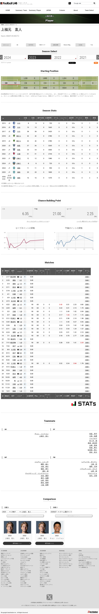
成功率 (71, 118)
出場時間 (48, 118)
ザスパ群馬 (43, 557)
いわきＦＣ (23, 562)
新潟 (14, 287)
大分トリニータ (24, 584)
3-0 (21, 339)
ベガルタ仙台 (23, 557)
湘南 (18, 168)
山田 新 (94, 471)
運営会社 (57, 602)
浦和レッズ (4, 557)
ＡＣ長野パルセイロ (45, 562)
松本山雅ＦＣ (43, 560)
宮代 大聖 (93, 476)
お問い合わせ (64, 602)
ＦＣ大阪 (42, 569)
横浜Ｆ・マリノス (5, 569)
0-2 (21, 298)
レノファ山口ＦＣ (44, 574)
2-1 (21, 280)
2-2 (21, 346)
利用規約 (34, 602)
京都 (18, 154)
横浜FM (13, 277)
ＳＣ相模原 (43, 558)
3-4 (21, 349)
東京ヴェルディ (5, 564)
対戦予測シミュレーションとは (87, 565)
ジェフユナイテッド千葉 (7, 558)
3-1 (21, 308)
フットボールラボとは (84, 557)
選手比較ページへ (74, 516)
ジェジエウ (93, 438)
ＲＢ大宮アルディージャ (26, 565)
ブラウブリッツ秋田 (25, 558)
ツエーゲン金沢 (44, 564)
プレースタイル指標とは (85, 562)
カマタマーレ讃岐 (44, 576)
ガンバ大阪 (4, 576)
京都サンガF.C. (5, 574)
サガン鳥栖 (23, 583)
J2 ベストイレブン (64, 562)
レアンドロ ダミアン (89, 462)
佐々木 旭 (93, 441)
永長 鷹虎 (45, 476)
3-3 (21, 384)
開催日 (7, 271)
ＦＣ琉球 (42, 586)
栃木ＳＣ (42, 555)
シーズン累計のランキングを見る (87, 221)
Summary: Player (35, 10)
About (76, 10)
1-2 (21, 277)
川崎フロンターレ (5, 567)
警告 (86, 118)
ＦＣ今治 (22, 581)
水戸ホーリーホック (6, 555)
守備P (80, 271)
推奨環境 (39, 602)
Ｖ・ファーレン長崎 (6, 586)
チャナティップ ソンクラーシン (37, 473)
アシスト (79, 118)
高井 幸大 (93, 452)
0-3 (21, 363)
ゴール (56, 118)
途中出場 (41, 118)
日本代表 (81, 555)
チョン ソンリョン (42, 434)
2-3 (21, 356)
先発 (33, 118)
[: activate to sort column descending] (3, 118)
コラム (80, 553)
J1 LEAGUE (4, 550)
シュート (64, 118)
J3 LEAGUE (43, 550)
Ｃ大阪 (13, 291)
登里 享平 (93, 434)
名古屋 (13, 301)
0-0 (21, 291)
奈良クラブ (43, 570)
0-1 (21, 287)
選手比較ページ (17, 543)
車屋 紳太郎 (92, 443)
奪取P (73, 271)
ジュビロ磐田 (23, 576)
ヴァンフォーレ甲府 (25, 570)
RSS (96, 63)
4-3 (21, 294)
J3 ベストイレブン (64, 567)
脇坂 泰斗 (45, 469)
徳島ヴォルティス (25, 579)
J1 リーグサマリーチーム (65, 553)
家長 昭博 (45, 483)
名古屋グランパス (5, 572)
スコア (19, 271)
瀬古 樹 (45, 471)
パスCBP (66, 271)
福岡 (14, 308)
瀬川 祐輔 (45, 478)
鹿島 (14, 280)
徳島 (18, 146)
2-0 (21, 325)
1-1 (21, 284)
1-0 (21, 311)
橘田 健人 (45, 464)
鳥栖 (14, 315)
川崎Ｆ (18, 158)
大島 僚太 (45, 466)
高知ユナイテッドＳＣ (45, 579)
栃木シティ (23, 564)
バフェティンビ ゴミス (88, 469)
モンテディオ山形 (25, 560)
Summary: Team (21, 10)
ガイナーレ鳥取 (44, 572)
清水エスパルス (5, 570)
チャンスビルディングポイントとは (37, 221)
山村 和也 (45, 480)
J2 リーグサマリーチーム (65, 558)
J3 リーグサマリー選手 (65, 565)
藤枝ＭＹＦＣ (23, 577)
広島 (14, 329)
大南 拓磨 (93, 436)
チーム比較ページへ (25, 516)
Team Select (89, 10)
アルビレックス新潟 (25, 572)
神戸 (14, 346)
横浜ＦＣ (22, 567)
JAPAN (48, 10)
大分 (18, 123)
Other (80, 550)
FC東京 (13, 318)
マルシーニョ (92, 473)
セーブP (59, 271)
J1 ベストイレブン (64, 557)
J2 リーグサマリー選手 (65, 560)
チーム (87, 271)
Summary (61, 550)
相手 (13, 271)
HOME (8, 10)
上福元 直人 (44, 436)
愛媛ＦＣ (42, 577)
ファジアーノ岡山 (5, 581)
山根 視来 (93, 445)
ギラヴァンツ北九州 (45, 581)
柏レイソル (4, 560)
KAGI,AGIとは (82, 560)
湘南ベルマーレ (24, 569)
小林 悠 (94, 464)
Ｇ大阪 (13, 298)
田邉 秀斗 (93, 448)
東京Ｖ (18, 136)
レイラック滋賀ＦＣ (45, 567)
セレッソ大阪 (4, 577)
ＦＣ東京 (3, 562)
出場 (25, 118)
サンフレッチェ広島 (6, 583)
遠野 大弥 (93, 466)
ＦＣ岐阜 (42, 565)
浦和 (14, 304)
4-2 (21, 377)
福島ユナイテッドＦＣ (45, 553)
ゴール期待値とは (83, 567)
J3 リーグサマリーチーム (65, 564)
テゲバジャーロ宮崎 (25, 586)
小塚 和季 (45, 485)
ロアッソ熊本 (43, 583)
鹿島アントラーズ (5, 553)
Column (62, 10)
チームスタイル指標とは (85, 564)
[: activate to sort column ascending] (7, 118)
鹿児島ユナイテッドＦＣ (46, 584)
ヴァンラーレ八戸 (25, 555)
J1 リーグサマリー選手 (65, 555)
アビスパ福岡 (4, 584)
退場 (94, 118)
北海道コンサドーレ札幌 (26, 553)
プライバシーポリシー (48, 602)
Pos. (36, 271)
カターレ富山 (23, 574)
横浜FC (13, 322)
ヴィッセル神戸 (5, 579)
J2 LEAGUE (23, 550)
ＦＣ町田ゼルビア (5, 565)
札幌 (14, 294)
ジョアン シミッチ (42, 462)
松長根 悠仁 (92, 450)
